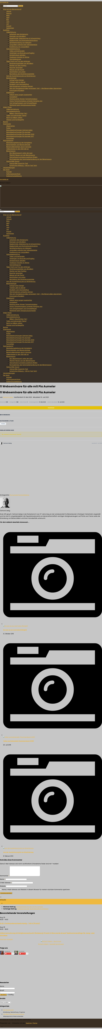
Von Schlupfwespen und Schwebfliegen (23, 103)
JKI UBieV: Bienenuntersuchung (13, 1014)
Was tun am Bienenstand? (12, 9)
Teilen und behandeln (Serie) (16, 116)
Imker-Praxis (7, 107)
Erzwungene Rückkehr (17, 91)
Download (51, 408)
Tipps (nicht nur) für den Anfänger (18, 61)
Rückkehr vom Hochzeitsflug (19, 84)
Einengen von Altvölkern (18, 36)
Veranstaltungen (9, 168)
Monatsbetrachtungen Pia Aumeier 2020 (20, 134)
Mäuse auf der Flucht (17, 70)
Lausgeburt (13, 97)
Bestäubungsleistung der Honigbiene (19, 143)
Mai (7, 20)
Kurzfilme (6, 30)
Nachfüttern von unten (17, 72)
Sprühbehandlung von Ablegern (20, 43)
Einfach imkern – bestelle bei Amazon (51, 944)
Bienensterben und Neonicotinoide (18, 145)
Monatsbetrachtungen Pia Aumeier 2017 (20, 136)
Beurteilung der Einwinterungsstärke (22, 74)
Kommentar (4, 876)
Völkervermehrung (12, 109)
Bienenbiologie (11, 78)
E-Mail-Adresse (5, 883)
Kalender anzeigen (6, 939)
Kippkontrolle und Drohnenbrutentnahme (24, 41)
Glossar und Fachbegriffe (15, 120)
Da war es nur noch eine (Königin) (15, 630)
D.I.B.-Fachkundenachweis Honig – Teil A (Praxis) (20, 923)
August (8, 26)
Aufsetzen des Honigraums (19, 34)
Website (3, 886)
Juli (7, 24)
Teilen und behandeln (17, 51)
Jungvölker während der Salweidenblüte (23, 45)
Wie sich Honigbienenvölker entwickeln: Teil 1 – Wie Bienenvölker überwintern (36, 88)
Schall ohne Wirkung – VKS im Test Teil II (23, 166)
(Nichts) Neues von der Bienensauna (22, 155)
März (8, 16)
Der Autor (6, 170)
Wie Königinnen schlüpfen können (21, 86)
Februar (9, 13)
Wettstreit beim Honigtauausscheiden (23, 105)
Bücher (5, 122)
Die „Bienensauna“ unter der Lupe (21, 153)
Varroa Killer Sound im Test (19, 163)
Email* (2, 990)
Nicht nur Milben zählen (14, 118)
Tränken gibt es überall (17, 82)
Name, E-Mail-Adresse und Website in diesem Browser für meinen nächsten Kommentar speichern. (36, 890)
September (10, 28)
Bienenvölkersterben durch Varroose (18, 147)
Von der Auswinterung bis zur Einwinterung (20, 76)
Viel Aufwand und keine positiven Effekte (23, 157)
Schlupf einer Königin (17, 80)
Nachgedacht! (8, 141)
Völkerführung (11, 32)
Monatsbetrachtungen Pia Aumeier (18, 132)
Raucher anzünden (16, 68)
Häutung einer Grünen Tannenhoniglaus (23, 99)
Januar (8, 11)
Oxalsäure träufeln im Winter (19, 57)
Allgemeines (10, 126)
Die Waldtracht (8, 1010)
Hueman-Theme (31, 1023)
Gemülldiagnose (15, 59)
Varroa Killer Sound (12, 161)
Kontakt (9, 172)
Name (2, 879)
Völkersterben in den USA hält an (17, 149)
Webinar (26, 495)
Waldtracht (10, 93)
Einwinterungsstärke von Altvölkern (21, 63)
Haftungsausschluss (13, 174)
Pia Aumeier (14, 495)
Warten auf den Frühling (18, 66)
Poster (8, 128)
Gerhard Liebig (8, 397)
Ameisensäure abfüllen (17, 55)
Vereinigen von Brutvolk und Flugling (22, 53)
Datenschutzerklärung (14, 176)
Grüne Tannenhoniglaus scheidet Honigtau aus (26, 101)
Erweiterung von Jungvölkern (19, 47)
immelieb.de (4, 2)
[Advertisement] (48, 469)
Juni (7, 22)
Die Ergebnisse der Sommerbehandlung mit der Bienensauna (30, 159)
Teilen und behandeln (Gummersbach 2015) (18, 741)
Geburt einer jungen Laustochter (21, 95)
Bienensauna (10, 151)
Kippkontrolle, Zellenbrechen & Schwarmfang (25, 38)
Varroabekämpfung (13, 49)
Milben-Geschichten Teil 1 (18, 113)
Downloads (7, 124)
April (7, 18)
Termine (3, 423)
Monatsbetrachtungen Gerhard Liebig (19, 130)
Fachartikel (10, 138)
